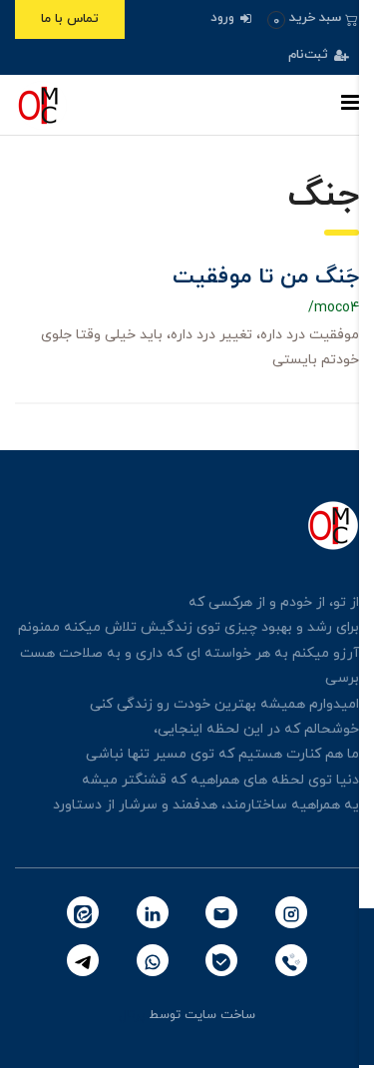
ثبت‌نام (310, 55)
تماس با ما (70, 19)
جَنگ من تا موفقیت (266, 277)
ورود (224, 18)
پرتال (132, 1015)
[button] (312, 18)
